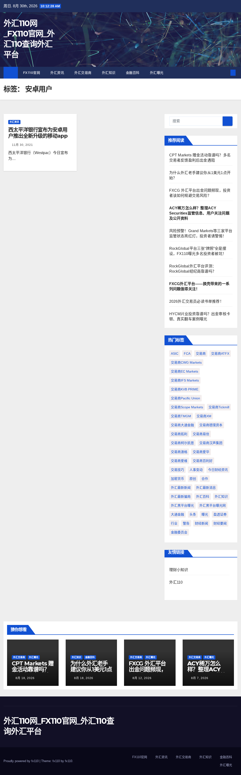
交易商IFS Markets (185, 380)
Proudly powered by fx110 (22, 761)
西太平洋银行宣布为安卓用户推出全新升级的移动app (38, 133)
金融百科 (133, 73)
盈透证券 (220, 514)
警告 (186, 523)
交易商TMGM (181, 416)
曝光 (204, 514)
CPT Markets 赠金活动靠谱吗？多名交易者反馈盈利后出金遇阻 (32, 672)
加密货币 (177, 479)
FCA (187, 353)
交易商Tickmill (219, 407)
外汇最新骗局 (181, 496)
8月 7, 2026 (199, 678)
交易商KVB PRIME (184, 389)
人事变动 (196, 470)
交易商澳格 (179, 452)
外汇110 (176, 582)
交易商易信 (201, 434)
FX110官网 (31, 73)
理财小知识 (178, 570)
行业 (174, 523)
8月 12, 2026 (142, 678)
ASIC (174, 353)
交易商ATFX (220, 353)
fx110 (68, 761)
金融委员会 (179, 532)
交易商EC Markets (184, 371)
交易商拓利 (179, 434)
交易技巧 (177, 470)
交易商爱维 (179, 461)
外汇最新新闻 (181, 487)
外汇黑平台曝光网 (212, 505)
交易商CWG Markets (186, 362)
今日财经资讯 (218, 470)
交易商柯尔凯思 (182, 443)
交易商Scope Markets (187, 407)
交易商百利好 (203, 461)
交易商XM (204, 416)
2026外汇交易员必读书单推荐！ (196, 301)
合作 (204, 479)
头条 (192, 514)
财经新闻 (201, 523)
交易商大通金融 (182, 425)
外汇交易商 (83, 73)
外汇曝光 (157, 73)
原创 (192, 479)
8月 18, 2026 (25, 678)
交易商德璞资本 (210, 425)
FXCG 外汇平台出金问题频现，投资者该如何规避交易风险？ (147, 672)
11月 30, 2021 (22, 145)
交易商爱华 (201, 452)
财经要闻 (220, 523)
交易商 (201, 353)
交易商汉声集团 (210, 443)
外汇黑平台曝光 (182, 505)
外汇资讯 (57, 73)
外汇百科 (202, 496)
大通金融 (177, 514)
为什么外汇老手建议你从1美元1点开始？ (91, 669)
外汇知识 (109, 73)
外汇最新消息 (206, 487)
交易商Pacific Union (185, 398)
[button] (225, 73)
